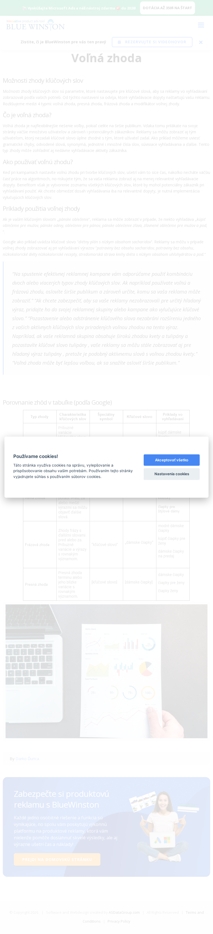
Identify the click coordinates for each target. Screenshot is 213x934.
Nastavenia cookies (171, 474)
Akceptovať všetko (171, 460)
